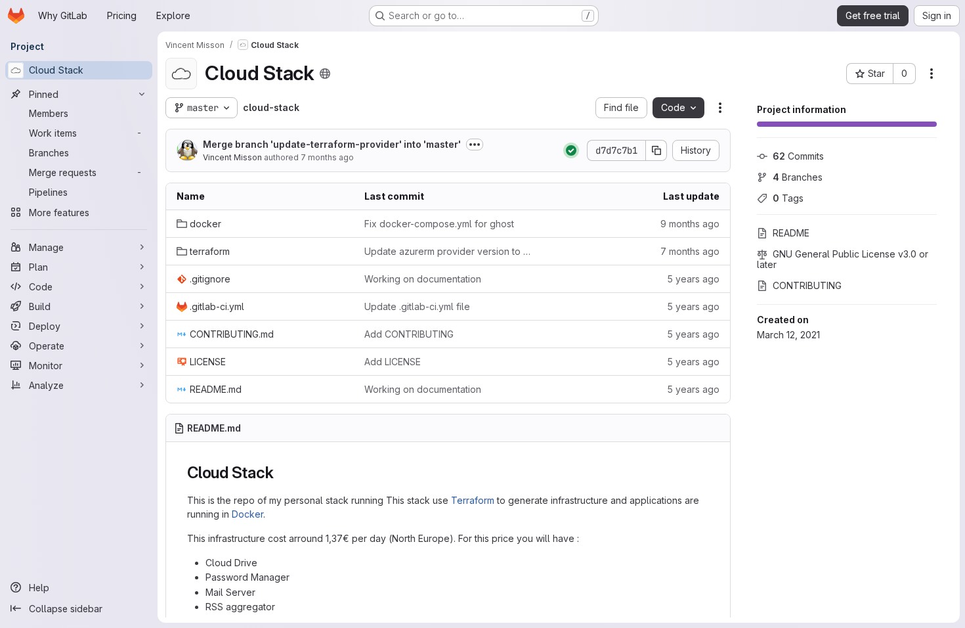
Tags (788, 198)
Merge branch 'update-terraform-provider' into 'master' (332, 144)
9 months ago (689, 223)
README (791, 232)
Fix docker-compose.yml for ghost (439, 223)
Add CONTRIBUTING (409, 334)
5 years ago (693, 278)
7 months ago (327, 157)
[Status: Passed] (571, 150)
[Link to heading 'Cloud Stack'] (281, 472)
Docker (247, 514)
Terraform (472, 500)
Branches (798, 177)
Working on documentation (422, 278)
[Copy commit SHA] (656, 150)
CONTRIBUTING (807, 285)
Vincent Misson (232, 157)
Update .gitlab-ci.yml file (417, 306)
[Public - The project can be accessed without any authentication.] (325, 73)
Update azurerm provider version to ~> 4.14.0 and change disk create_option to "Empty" (447, 251)
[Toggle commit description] (474, 144)
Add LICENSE (392, 361)
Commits (798, 156)
